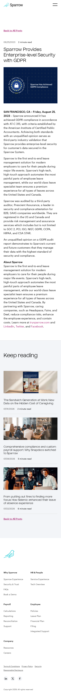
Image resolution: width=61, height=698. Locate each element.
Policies (34, 611)
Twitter (20, 326)
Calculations (10, 611)
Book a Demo (10, 594)
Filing (33, 626)
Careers (7, 653)
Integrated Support (39, 631)
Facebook (37, 326)
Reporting (8, 616)
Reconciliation (10, 621)
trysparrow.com (40, 322)
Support (7, 626)
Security (38, 666)
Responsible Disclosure (13, 670)
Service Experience (39, 579)
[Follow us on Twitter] (13, 680)
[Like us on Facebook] (19, 680)
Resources (9, 647)
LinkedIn (9, 326)
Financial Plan (37, 621)
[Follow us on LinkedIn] (6, 680)
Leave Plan (35, 616)
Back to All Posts (13, 30)
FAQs (6, 589)
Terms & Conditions (12, 666)
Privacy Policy (27, 666)
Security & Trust (11, 584)
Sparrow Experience (13, 579)
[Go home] (13, 5)
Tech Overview (37, 584)
